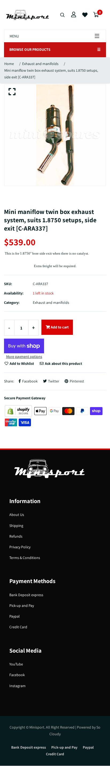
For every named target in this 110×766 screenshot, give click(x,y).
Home (9, 63)
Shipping (16, 525)
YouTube (16, 664)
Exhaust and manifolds (40, 63)
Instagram (17, 685)
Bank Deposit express (26, 594)
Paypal (14, 616)
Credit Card (18, 627)
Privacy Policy (19, 547)
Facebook (17, 674)
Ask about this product (63, 363)
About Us (16, 514)
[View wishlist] (85, 15)
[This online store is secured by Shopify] (19, 410)
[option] (55, 135)
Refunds (15, 536)
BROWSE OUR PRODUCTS (55, 49)
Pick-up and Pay (21, 605)
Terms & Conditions (24, 557)
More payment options (24, 356)
